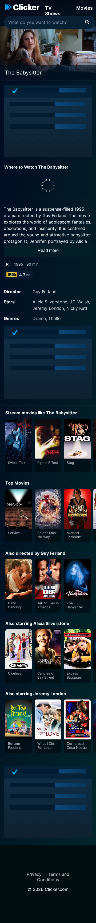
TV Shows (53, 10)
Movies (84, 8)
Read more (48, 250)
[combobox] (49, 22)
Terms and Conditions (53, 877)
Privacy (34, 874)
